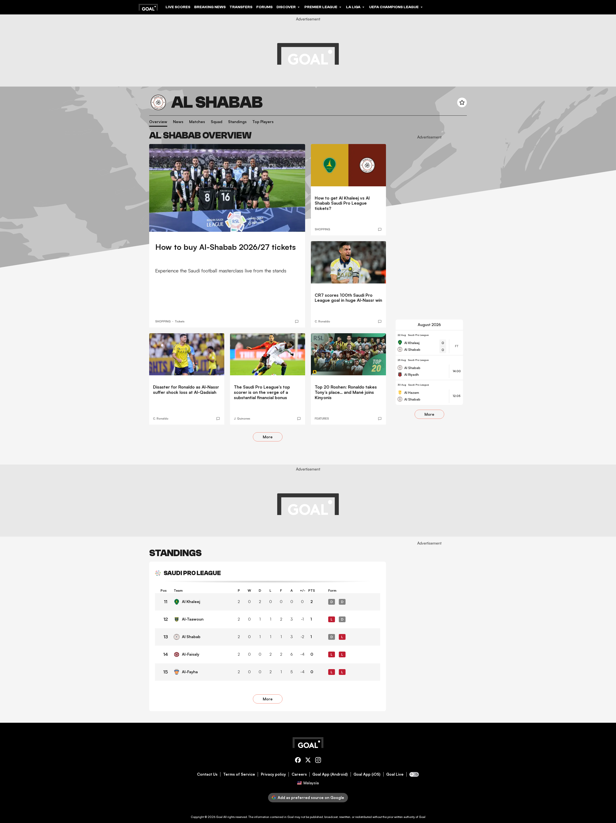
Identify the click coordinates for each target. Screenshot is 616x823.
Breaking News (210, 7)
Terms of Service (239, 774)
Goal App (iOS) (366, 774)
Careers (299, 774)
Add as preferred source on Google (311, 797)
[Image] (227, 188)
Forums (264, 7)
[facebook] (298, 761)
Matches (197, 121)
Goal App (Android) (330, 774)
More (268, 436)
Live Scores (178, 7)
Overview (158, 121)
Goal (219, 817)
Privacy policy (273, 774)
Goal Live (395, 774)
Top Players (263, 121)
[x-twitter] (308, 761)
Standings (237, 121)
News (178, 121)
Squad (216, 121)
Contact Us (207, 774)
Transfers (241, 7)
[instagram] (318, 761)
